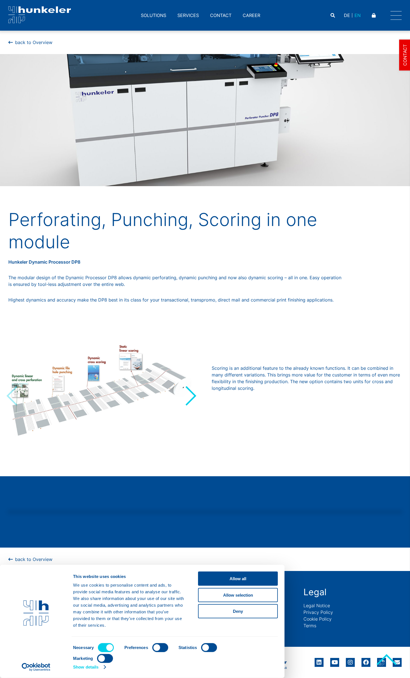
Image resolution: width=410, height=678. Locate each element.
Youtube (335, 660)
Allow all (238, 578)
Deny (238, 611)
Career (251, 15)
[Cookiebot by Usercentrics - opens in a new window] (36, 667)
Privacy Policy (318, 612)
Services (188, 15)
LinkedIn (319, 660)
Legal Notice (316, 605)
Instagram (350, 660)
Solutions (153, 15)
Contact (220, 15)
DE (347, 15)
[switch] (160, 647)
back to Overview (33, 42)
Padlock (374, 15)
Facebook (366, 660)
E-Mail (397, 662)
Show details (85, 667)
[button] (190, 395)
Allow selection (238, 594)
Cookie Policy (317, 619)
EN (357, 15)
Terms (309, 625)
